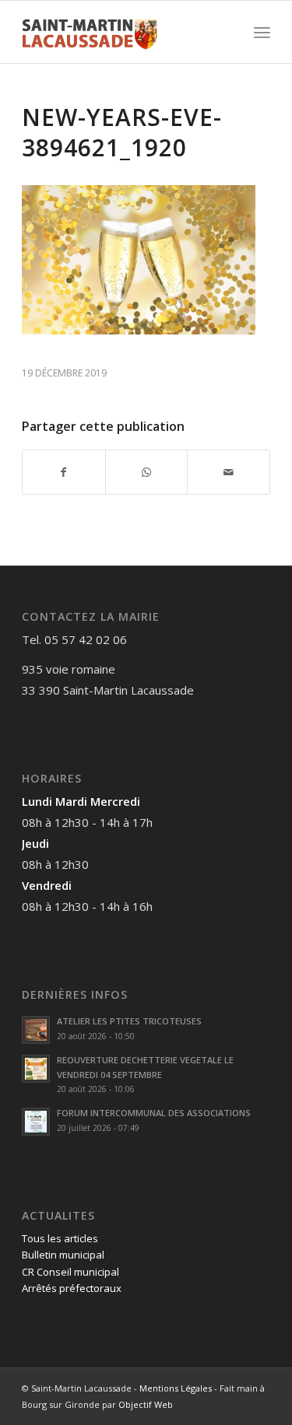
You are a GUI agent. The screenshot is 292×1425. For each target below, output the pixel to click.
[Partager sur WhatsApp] (147, 472)
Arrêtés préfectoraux (71, 1288)
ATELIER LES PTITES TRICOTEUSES (129, 1021)
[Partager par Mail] (228, 472)
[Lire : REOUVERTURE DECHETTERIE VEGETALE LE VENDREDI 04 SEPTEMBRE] (36, 1069)
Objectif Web (145, 1404)
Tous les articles (60, 1238)
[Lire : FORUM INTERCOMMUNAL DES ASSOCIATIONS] (36, 1122)
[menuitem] (262, 32)
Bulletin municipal (63, 1255)
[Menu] (262, 32)
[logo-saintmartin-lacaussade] (121, 32)
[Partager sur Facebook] (64, 472)
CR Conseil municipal (70, 1272)
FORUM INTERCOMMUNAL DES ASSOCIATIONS (154, 1113)
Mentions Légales (175, 1388)
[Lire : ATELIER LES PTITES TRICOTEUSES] (36, 1030)
